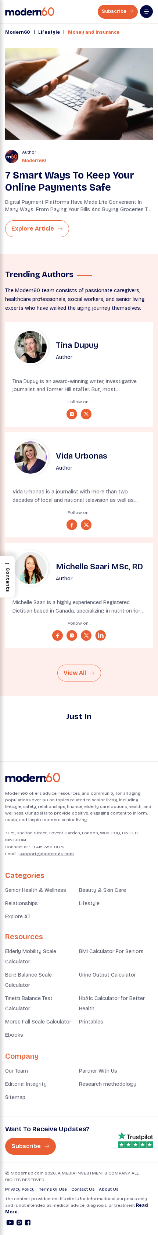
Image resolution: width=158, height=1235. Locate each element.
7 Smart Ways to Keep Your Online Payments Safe (69, 181)
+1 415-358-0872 (48, 846)
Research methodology (107, 1084)
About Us (108, 1189)
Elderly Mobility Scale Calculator (30, 956)
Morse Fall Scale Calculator (38, 1022)
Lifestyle (49, 32)
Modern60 (17, 32)
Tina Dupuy (77, 345)
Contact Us (82, 1189)
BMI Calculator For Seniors (111, 951)
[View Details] (30, 347)
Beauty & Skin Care (102, 890)
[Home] (32, 778)
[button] (7, 577)
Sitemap (15, 1097)
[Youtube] (10, 1224)
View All (75, 672)
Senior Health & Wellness (35, 890)
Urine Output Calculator (107, 975)
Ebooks (14, 1035)
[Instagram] (19, 1224)
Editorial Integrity (26, 1084)
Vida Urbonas (81, 456)
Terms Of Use (53, 1189)
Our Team (16, 1071)
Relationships (21, 903)
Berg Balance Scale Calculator (28, 980)
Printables (91, 1022)
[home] (29, 11)
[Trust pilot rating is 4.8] (135, 1140)
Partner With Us (98, 1071)
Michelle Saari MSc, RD (99, 566)
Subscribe (115, 11)
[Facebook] (28, 1224)
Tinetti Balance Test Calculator (29, 1003)
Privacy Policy (20, 1189)
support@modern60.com (46, 853)
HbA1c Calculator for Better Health (112, 1003)
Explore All (17, 917)
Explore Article (33, 228)
